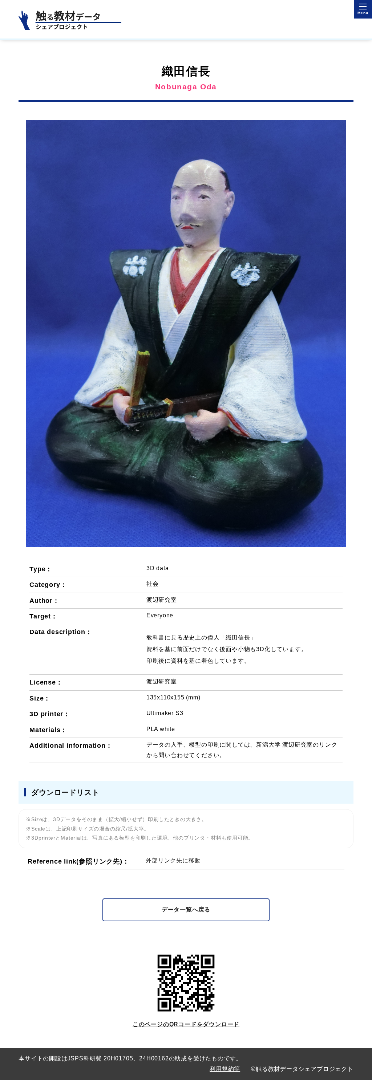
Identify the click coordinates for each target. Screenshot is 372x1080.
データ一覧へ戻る (186, 909)
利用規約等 (225, 1069)
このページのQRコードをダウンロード (186, 1024)
